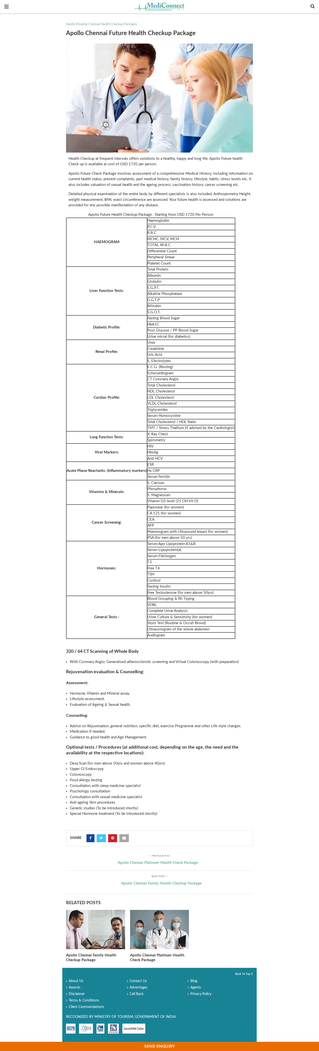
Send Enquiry (159, 1046)
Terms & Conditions (84, 1000)
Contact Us (138, 981)
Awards (74, 987)
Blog (193, 981)
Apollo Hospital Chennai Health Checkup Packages (101, 24)
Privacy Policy (200, 994)
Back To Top (242, 974)
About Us (76, 981)
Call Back (137, 994)
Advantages (138, 987)
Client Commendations (86, 1007)
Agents (195, 987)
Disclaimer (77, 994)
